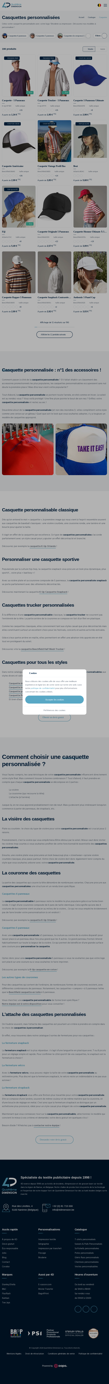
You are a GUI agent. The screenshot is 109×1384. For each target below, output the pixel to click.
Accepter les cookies (54, 699)
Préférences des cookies (54, 710)
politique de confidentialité (43, 688)
